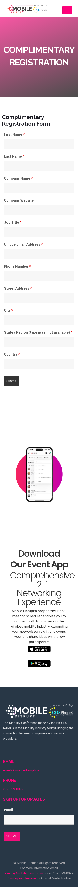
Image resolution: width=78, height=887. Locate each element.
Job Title (12, 222)
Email (8, 810)
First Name (14, 134)
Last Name (14, 156)
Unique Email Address (23, 244)
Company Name (18, 178)
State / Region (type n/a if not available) (38, 332)
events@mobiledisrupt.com (22, 770)
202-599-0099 (13, 789)
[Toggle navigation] (67, 10)
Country (12, 354)
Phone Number (17, 266)
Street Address (18, 288)
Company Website (19, 200)
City (8, 310)
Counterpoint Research (22, 878)
